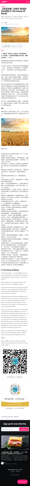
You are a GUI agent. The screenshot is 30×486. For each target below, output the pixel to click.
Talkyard (16, 416)
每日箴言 (3, 6)
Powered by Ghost (15, 474)
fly (6, 22)
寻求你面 (13, 471)
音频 (2, 50)
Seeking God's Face (13, 469)
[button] (27, 2)
